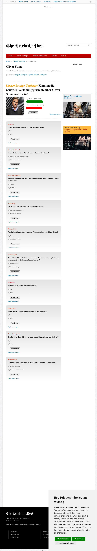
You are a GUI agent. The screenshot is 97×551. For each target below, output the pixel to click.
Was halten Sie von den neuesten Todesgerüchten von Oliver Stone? (33, 232)
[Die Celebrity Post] (25, 46)
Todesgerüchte (12, 229)
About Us (14, 531)
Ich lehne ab (79, 539)
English (17, 75)
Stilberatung (11, 203)
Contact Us (15, 537)
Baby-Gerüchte (12, 359)
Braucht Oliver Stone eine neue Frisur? (22, 286)
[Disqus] (33, 415)
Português (43, 75)
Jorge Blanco (47, 1)
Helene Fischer (23, 1)
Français (24, 75)
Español (30, 75)
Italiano (36, 75)
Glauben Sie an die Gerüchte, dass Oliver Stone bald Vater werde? (32, 363)
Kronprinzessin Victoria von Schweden (65, 1)
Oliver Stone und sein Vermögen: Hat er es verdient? (27, 127)
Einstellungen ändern (65, 543)
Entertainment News (40, 56)
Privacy (16, 524)
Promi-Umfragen (23, 56)
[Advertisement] (48, 24)
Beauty (63, 56)
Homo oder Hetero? (14, 150)
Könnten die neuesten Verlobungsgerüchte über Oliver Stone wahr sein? (33, 89)
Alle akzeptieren (63, 539)
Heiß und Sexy (12, 255)
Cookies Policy (23, 524)
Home (11, 56)
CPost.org (8, 518)
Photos (54, 56)
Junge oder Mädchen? (14, 175)
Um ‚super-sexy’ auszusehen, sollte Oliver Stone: (26, 206)
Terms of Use (9, 524)
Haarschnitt (11, 282)
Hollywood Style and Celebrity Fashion (75, 130)
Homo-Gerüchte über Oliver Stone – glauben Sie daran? (28, 153)
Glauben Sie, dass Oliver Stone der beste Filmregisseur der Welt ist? (33, 337)
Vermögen (11, 124)
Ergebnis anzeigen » (55, 114)
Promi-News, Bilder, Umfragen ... (73, 96)
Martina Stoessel (36, 1)
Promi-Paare (11, 308)
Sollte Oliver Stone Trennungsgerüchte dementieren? (27, 311)
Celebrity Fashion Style (72, 127)
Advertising (15, 534)
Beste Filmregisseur (14, 334)
